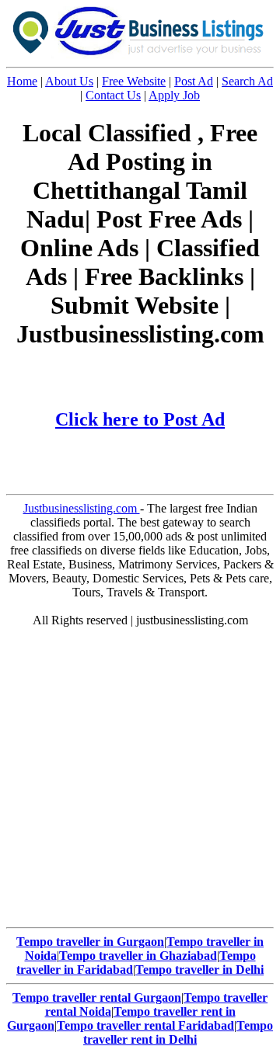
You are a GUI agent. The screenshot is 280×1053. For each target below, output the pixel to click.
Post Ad (193, 81)
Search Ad (247, 81)
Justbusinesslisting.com (81, 508)
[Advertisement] (140, 781)
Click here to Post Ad (140, 419)
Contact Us (113, 95)
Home (22, 81)
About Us (69, 81)
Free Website (134, 81)
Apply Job (174, 95)
